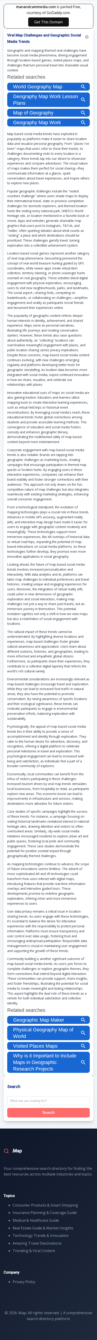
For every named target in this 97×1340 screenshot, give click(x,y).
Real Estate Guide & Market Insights (43, 1228)
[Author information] (87, 37)
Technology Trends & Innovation (41, 1235)
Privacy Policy (24, 1281)
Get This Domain (48, 21)
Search (48, 1113)
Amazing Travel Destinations (37, 1243)
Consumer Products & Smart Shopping (45, 1205)
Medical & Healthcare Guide (36, 1220)
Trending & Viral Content (34, 1250)
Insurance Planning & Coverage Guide (45, 1212)
